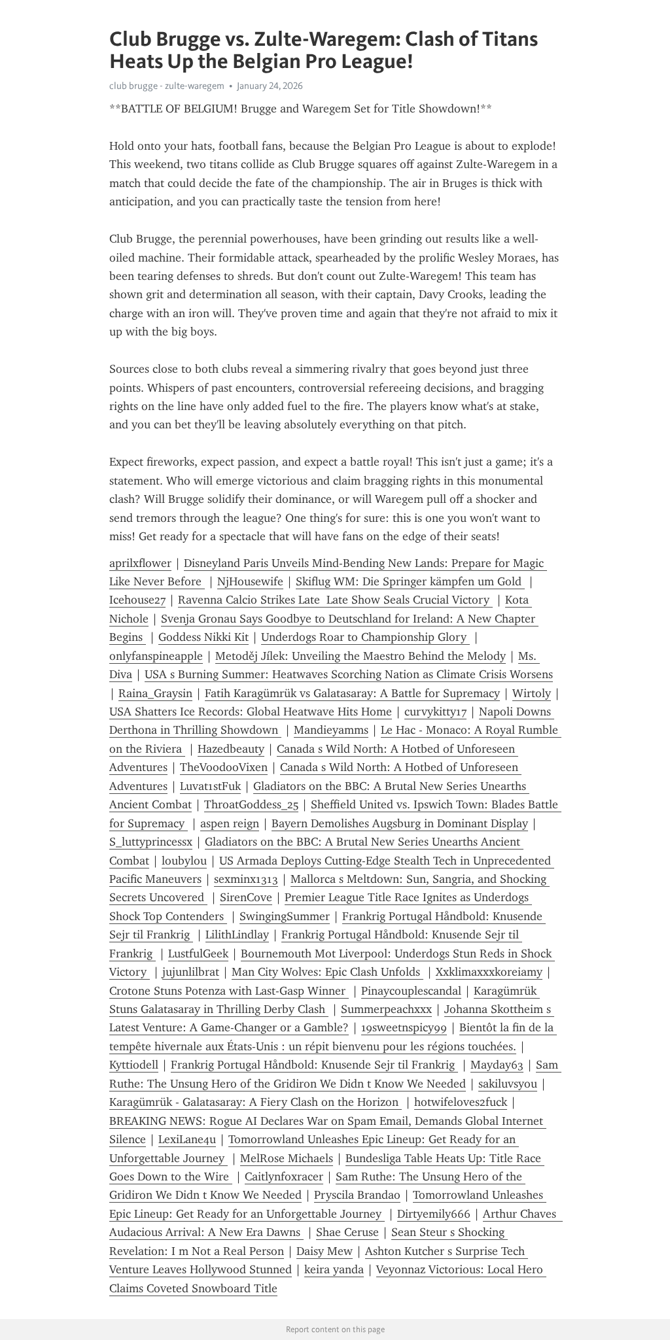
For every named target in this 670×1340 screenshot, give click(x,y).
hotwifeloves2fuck (460, 1102)
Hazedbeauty (231, 749)
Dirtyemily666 (433, 1214)
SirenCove (246, 897)
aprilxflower (140, 563)
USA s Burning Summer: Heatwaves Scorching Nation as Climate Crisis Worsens (349, 674)
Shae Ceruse (347, 1232)
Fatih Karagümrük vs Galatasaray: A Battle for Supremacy (352, 693)
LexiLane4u (187, 1139)
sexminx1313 (246, 879)
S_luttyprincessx (150, 841)
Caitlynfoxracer (284, 1176)
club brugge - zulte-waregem (166, 86)
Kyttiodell (133, 1064)
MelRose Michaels (286, 1158)
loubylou (184, 860)
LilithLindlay (237, 934)
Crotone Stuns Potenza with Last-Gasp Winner (229, 991)
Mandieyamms (331, 730)
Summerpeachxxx (386, 1009)
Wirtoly (531, 693)
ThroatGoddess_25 (251, 804)
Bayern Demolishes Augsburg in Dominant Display (400, 823)
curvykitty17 (435, 711)
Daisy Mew (324, 1251)
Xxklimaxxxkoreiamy (489, 972)
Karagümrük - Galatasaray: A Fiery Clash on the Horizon (255, 1102)
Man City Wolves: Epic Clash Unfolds (327, 972)
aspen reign (229, 823)
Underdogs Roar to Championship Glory (365, 637)
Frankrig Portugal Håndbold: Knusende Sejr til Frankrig (314, 1064)
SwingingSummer (284, 916)
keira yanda (334, 1269)
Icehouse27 (137, 600)
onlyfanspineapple (156, 656)
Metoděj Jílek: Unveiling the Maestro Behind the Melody (360, 656)
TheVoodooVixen (224, 767)
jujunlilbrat (190, 972)
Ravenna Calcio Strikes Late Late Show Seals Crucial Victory (335, 600)
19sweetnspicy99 (404, 1027)
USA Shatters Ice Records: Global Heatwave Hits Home (250, 711)
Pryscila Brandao (357, 1195)
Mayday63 (496, 1064)
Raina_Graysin (155, 693)
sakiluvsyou (507, 1083)
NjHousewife (250, 581)
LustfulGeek (198, 953)
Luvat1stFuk (210, 786)
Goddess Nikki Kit (203, 637)
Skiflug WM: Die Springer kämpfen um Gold (410, 581)
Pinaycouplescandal (411, 991)
